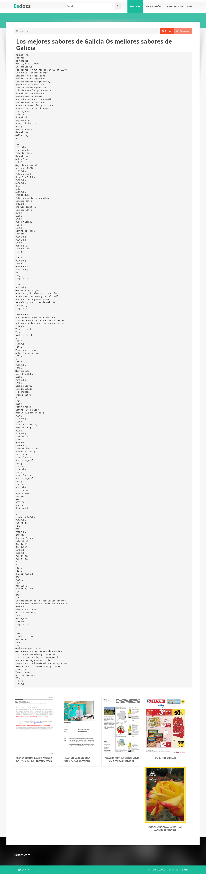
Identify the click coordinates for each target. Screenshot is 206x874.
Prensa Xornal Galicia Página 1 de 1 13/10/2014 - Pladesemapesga (34, 760)
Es (22, 6)
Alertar (188, 870)
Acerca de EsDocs (156, 870)
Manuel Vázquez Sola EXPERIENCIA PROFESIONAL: (77, 760)
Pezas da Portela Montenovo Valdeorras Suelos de (122, 760)
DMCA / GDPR (174, 870)
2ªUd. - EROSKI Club (165, 758)
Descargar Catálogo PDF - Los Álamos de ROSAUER (165, 828)
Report (168, 31)
